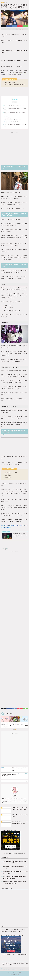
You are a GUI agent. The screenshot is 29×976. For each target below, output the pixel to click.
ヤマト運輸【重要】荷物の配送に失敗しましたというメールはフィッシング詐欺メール (15, 862)
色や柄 (7, 116)
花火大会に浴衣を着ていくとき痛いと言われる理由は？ (15, 109)
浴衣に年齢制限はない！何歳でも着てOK (14, 105)
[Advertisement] (14, 147)
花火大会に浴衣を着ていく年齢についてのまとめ (15, 125)
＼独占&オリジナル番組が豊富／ (9, 830)
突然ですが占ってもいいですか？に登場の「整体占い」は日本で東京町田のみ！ (14, 882)
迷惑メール (16, 931)
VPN (7, 929)
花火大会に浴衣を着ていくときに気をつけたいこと (15, 113)
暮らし (3, 548)
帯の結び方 (8, 117)
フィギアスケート (18, 929)
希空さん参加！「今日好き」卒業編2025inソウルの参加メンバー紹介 (15, 872)
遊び (20, 931)
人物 (23, 929)
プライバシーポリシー (12, 972)
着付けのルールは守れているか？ (13, 119)
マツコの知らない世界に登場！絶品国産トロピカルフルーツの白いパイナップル (15, 877)
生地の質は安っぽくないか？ (12, 121)
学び (3, 931)
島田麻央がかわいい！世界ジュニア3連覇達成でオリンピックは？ (15, 867)
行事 (2, 2)
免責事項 (19, 972)
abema (3, 929)
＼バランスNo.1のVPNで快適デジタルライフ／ (12, 935)
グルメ (12, 929)
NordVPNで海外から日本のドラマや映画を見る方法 (14, 954)
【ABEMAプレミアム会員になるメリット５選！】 (13, 853)
